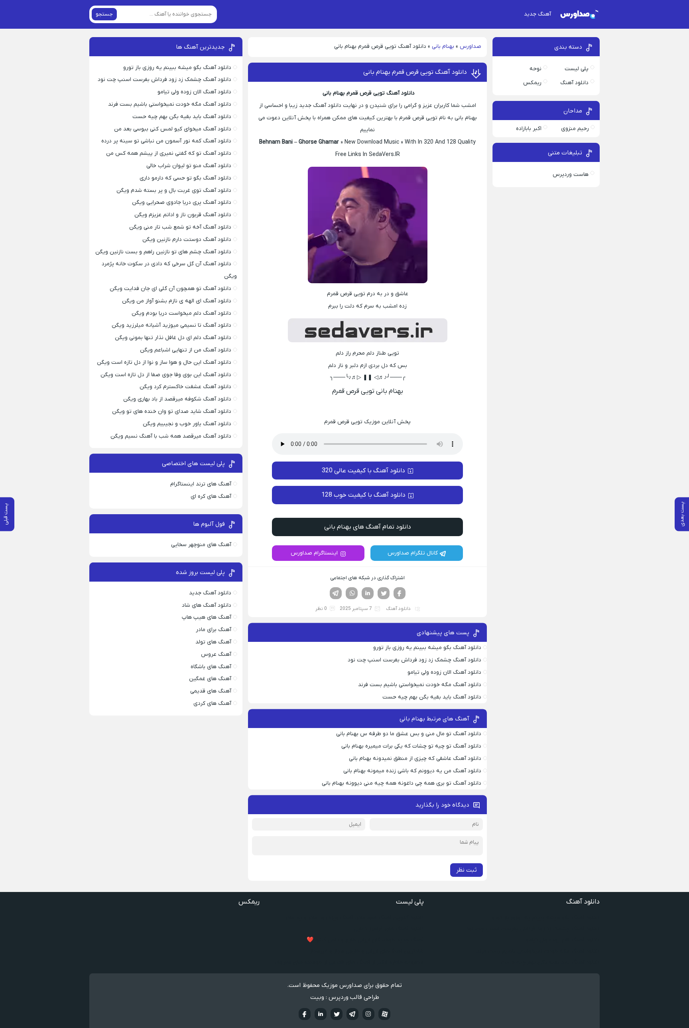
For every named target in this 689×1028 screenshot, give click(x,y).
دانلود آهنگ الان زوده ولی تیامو (444, 672)
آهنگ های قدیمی (210, 691)
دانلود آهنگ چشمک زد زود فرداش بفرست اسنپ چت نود (414, 660)
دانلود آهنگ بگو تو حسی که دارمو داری (185, 178)
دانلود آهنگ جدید (210, 593)
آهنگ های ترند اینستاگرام (200, 484)
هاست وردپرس (571, 174)
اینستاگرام (368, 1014)
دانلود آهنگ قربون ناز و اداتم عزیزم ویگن (182, 215)
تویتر (384, 593)
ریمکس (532, 83)
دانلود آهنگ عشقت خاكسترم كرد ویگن (185, 387)
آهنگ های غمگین (210, 679)
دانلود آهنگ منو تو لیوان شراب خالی (188, 166)
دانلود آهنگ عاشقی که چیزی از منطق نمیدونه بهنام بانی (415, 758)
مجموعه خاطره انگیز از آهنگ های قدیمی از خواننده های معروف (349, 962)
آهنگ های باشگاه (211, 667)
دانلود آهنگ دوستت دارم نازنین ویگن (186, 239)
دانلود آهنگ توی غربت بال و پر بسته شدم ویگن (173, 190)
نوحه (535, 69)
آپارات (384, 1014)
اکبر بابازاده (528, 128)
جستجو (104, 14)
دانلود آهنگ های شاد (206, 605)
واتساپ (352, 593)
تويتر (337, 1014)
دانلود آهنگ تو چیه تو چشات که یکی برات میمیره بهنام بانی (410, 746)
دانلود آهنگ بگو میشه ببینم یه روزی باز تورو (427, 647)
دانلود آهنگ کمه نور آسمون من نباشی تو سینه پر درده (166, 141)
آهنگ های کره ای (211, 496)
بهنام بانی (443, 46)
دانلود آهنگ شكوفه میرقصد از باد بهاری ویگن (177, 399)
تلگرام (336, 593)
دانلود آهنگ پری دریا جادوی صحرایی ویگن (181, 202)
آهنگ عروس (216, 654)
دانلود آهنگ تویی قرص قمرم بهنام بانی (415, 72)
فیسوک (400, 593)
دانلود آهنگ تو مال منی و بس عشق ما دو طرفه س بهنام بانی (408, 734)
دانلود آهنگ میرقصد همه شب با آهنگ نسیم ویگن (170, 436)
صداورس (470, 46)
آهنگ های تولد (213, 642)
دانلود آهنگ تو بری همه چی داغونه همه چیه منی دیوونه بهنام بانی (401, 783)
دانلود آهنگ (398, 609)
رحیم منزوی (575, 128)
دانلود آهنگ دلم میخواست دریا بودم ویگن (181, 313)
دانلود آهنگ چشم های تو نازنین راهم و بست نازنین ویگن (163, 252)
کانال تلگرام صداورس (413, 553)
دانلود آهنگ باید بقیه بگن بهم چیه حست (431, 697)
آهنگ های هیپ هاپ (206, 617)
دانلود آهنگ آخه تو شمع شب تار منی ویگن (180, 227)
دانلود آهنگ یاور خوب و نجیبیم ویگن (187, 424)
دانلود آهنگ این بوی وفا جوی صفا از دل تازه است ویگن (165, 375)
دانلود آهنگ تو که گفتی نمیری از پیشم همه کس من (168, 153)
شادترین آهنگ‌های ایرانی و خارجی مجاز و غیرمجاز (367, 951)
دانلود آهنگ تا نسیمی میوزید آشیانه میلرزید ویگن (171, 325)
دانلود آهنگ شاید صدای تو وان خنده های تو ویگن (171, 411)
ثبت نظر (466, 870)
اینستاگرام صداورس (314, 553)
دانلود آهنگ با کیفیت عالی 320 (363, 471)
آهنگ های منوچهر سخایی (201, 545)
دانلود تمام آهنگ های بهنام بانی (367, 527)
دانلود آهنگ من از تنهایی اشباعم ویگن (185, 350)
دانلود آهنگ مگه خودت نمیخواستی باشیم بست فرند (419, 685)
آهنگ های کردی (212, 703)
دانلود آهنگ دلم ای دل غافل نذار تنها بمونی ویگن (173, 337)
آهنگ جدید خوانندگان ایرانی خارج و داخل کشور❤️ (365, 940)
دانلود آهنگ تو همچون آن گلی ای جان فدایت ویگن (170, 288)
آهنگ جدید (537, 14)
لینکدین (368, 593)
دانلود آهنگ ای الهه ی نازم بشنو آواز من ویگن (176, 301)
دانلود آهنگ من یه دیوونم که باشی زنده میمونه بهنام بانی (412, 771)
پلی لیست (577, 69)
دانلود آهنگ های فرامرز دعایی (389, 929)
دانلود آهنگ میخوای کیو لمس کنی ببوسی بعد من (172, 129)
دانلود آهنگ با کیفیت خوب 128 (363, 495)
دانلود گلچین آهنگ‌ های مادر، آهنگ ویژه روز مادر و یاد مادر (354, 917)
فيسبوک (305, 1014)
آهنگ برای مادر (213, 629)
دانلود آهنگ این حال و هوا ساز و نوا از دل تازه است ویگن (164, 362)
